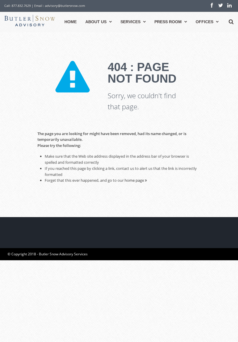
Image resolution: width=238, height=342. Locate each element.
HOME (70, 21)
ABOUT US (96, 21)
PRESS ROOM (168, 21)
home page (135, 180)
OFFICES (204, 21)
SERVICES (130, 21)
